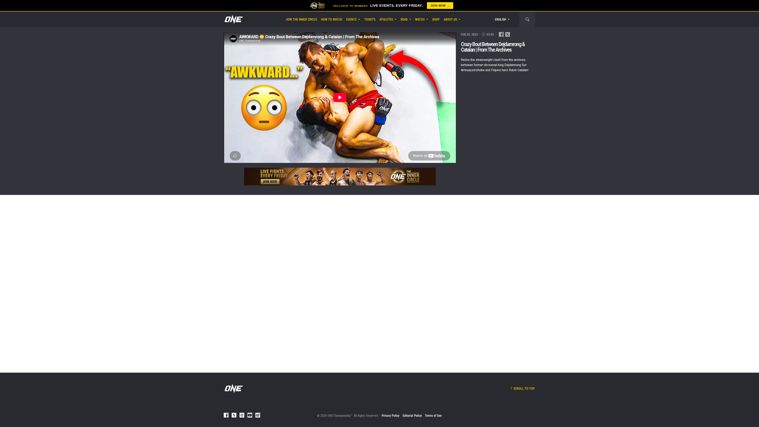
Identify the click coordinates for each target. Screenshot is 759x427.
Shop (436, 19)
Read (404, 19)
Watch (420, 19)
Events (351, 19)
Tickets (369, 19)
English (500, 19)
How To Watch (331, 19)
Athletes (386, 19)
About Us (450, 19)
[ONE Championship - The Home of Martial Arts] (233, 19)
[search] (527, 19)
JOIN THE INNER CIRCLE (301, 19)
